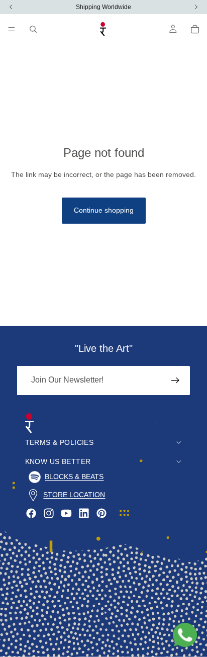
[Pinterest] (101, 513)
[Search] (33, 29)
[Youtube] (66, 513)
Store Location (74, 495)
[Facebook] (31, 513)
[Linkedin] (84, 513)
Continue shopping (104, 210)
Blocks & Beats (74, 477)
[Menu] (11, 29)
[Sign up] (175, 380)
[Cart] (195, 29)
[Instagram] (49, 513)
